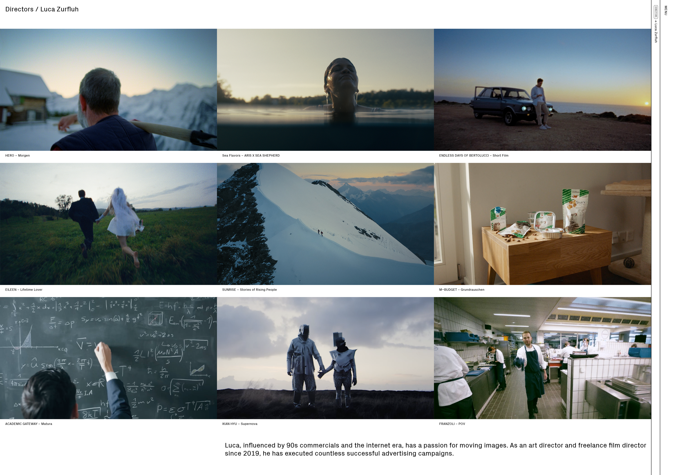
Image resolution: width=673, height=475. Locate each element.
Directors (656, 12)
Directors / (22, 9)
